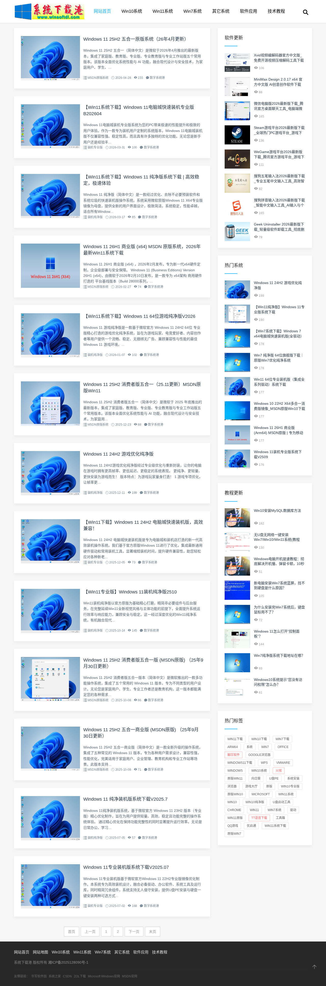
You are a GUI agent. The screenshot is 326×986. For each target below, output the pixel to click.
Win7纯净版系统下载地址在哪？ (279, 655)
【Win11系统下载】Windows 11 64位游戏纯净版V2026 (139, 316)
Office (283, 747)
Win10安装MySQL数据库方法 (277, 511)
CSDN (67, 976)
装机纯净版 (95, 217)
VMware (283, 763)
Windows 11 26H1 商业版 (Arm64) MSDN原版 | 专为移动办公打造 (278, 433)
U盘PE (274, 778)
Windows (235, 770)
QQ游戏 (232, 826)
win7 (265, 747)
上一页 (90, 932)
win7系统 (274, 810)
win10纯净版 (255, 802)
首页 (71, 932)
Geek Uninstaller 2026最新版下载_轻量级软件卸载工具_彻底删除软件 (279, 229)
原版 (269, 786)
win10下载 (259, 739)
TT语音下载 (259, 818)
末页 (152, 932)
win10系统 (259, 770)
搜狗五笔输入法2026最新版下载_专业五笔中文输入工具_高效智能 (279, 181)
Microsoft (261, 794)
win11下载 (235, 739)
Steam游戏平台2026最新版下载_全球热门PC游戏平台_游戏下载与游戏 (279, 133)
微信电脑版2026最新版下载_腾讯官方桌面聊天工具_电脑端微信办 (278, 108)
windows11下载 (239, 763)
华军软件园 (39, 976)
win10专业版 (290, 786)
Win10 (232, 802)
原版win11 (235, 778)
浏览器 (232, 786)
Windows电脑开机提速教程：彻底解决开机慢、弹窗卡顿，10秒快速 (279, 564)
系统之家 (55, 976)
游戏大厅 (251, 786)
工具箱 (280, 818)
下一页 (134, 932)
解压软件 (233, 755)
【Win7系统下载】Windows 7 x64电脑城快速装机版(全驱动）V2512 (279, 336)
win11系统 (286, 794)
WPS (264, 763)
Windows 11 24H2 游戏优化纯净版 (118, 454)
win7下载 (282, 739)
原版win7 (234, 833)
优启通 (251, 826)
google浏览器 (259, 755)
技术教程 (276, 11)
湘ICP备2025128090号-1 (68, 962)
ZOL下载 (80, 976)
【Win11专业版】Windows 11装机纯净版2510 (130, 591)
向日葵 (256, 778)
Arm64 (232, 747)
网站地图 (40, 952)
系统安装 (293, 778)
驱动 (293, 810)
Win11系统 (163, 11)
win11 (254, 810)
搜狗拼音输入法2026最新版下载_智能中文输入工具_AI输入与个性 (279, 205)
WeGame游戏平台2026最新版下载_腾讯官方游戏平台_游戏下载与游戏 (279, 157)
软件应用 (248, 11)
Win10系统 (131, 11)
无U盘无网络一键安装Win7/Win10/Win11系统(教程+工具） (277, 540)
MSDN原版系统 (98, 78)
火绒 (279, 770)
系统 (250, 747)
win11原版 (235, 818)
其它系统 (220, 11)
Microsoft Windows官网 (104, 976)
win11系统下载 (275, 826)
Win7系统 (192, 11)
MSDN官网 (129, 976)
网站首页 (102, 11)
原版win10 (235, 794)
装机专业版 (95, 147)
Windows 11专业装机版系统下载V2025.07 (126, 867)
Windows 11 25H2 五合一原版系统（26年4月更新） (136, 39)
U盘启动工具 (281, 802)
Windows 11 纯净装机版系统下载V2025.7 (125, 799)
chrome (234, 810)
